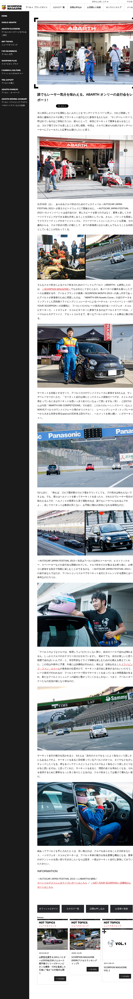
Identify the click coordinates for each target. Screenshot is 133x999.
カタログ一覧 (59, 7)
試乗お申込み (76, 7)
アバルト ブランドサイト (37, 7)
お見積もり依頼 (94, 7)
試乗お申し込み (97, 908)
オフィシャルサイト (48, 908)
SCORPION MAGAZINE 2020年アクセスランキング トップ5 (84, 960)
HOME (4, 16)
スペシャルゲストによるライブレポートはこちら (62, 883)
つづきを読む (60, 979)
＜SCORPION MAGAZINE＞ (56, 289)
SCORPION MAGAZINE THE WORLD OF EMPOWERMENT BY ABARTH (11, 7)
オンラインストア (114, 7)
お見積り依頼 (121, 908)
